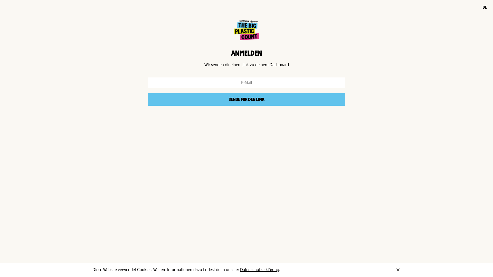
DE (484, 8)
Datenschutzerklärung (259, 270)
